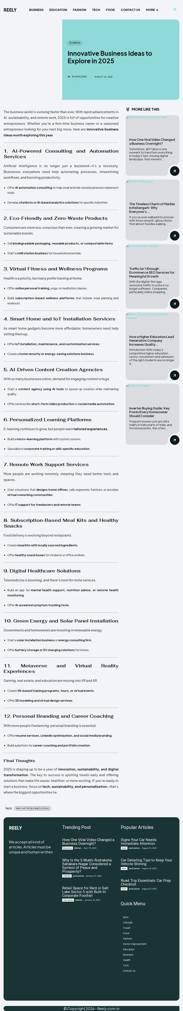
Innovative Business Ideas (33, 808)
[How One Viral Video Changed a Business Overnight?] (152, 124)
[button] (175, 10)
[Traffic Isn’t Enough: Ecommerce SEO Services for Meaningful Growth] (152, 253)
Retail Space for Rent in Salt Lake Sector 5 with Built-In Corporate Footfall (85, 892)
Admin (77, 848)
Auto (124, 848)
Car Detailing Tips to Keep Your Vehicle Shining (146, 862)
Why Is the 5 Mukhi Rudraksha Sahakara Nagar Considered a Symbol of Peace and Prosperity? (87, 866)
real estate (68, 900)
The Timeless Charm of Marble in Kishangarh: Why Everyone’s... (152, 208)
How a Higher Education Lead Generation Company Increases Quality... (151, 340)
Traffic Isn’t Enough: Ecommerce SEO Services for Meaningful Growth (152, 272)
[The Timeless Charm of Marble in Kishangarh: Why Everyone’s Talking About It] (152, 188)
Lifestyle (67, 876)
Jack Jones (81, 76)
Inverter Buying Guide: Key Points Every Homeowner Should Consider (149, 412)
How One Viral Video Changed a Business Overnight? (152, 141)
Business (74, 42)
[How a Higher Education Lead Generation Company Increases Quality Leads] (152, 321)
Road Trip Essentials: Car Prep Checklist (146, 882)
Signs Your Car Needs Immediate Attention (139, 842)
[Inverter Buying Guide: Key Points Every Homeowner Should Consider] (152, 393)
